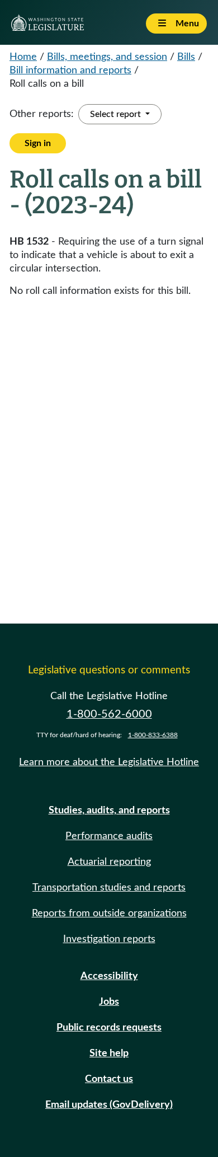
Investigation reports (109, 939)
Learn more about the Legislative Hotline (109, 762)
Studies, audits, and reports (109, 810)
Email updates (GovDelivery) (109, 1105)
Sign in (38, 143)
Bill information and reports (70, 70)
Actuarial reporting (109, 862)
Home (23, 57)
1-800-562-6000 (109, 714)
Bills (186, 57)
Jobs (109, 1002)
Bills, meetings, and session (107, 57)
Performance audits (109, 836)
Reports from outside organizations (109, 913)
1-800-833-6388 (153, 735)
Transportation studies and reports (109, 888)
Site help (109, 1053)
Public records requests (109, 1028)
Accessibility (109, 976)
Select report (116, 114)
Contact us (109, 1079)
